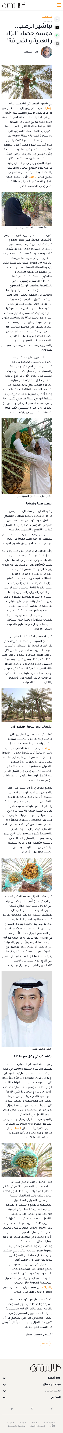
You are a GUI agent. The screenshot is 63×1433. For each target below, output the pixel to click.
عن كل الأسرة (50, 1423)
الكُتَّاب (52, 1426)
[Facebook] (57, 19)
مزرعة (48, 748)
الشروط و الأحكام (37, 1426)
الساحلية (15, 1128)
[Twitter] (57, 27)
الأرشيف (22, 1423)
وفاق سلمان (31, 52)
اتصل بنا (10, 1423)
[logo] (13, 5)
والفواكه (47, 1287)
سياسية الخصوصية (17, 1426)
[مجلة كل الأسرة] (31, 1367)
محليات (45, 1343)
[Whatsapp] (57, 36)
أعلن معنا (35, 1423)
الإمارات (47, 108)
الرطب (33, 177)
